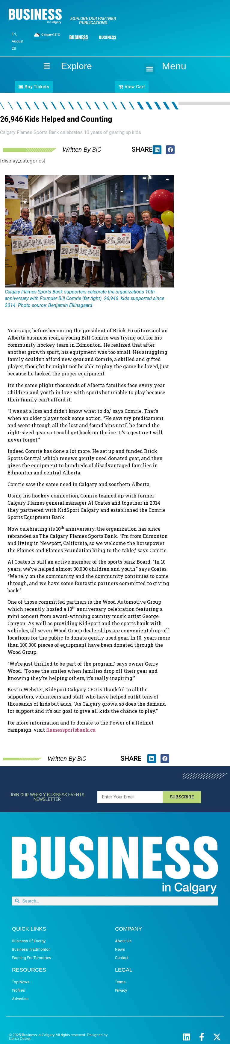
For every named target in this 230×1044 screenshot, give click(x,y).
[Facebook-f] (202, 1037)
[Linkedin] (186, 1037)
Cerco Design (20, 1039)
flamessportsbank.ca (71, 730)
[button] (149, 69)
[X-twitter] (217, 1037)
